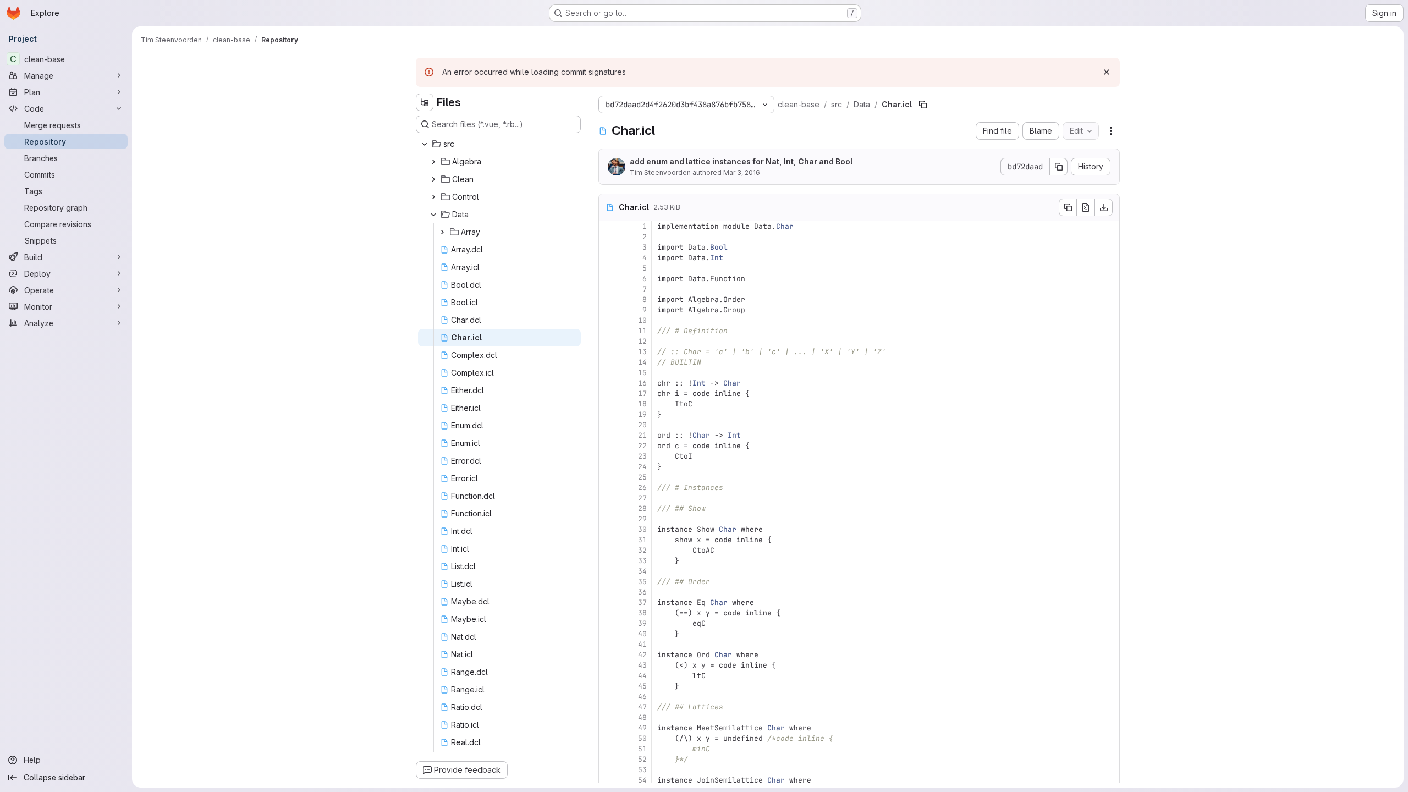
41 (642, 644)
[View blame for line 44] (608, 675)
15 (642, 372)
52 (642, 759)
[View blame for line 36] (608, 592)
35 (642, 581)
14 (642, 362)
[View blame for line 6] (608, 278)
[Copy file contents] (1067, 207)
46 (642, 696)
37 (642, 602)
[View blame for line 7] (608, 289)
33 (642, 560)
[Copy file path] (923, 104)
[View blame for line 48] (608, 717)
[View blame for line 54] (608, 780)
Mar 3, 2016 (741, 172)
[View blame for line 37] (608, 602)
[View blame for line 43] (608, 665)
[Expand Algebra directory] (433, 161)
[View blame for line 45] (608, 686)
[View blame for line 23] (608, 456)
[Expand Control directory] (433, 197)
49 (642, 728)
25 (642, 477)
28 (642, 508)
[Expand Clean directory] (433, 179)
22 (642, 445)
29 (642, 519)
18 (642, 404)
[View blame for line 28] (608, 508)
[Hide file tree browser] (424, 102)
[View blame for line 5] (608, 268)
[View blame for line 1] (608, 226)
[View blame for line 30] (608, 529)
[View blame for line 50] (608, 738)
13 (642, 351)
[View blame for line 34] (608, 571)
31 (642, 539)
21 (642, 435)
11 (642, 331)
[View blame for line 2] (608, 237)
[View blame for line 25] (608, 477)
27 (642, 498)
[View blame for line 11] (608, 331)
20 (642, 425)
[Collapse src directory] (424, 144)
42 (642, 654)
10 (642, 320)
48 (642, 717)
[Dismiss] (1106, 72)
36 (642, 592)
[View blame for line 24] (608, 466)
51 (642, 749)
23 (642, 456)
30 (642, 529)
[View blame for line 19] (608, 414)
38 (642, 613)
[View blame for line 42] (608, 655)
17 (642, 393)
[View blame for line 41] (608, 644)
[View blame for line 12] (608, 341)
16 (642, 383)
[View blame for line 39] (608, 623)
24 (642, 466)
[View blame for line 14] (608, 362)
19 (642, 414)
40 (642, 634)
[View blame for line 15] (608, 372)
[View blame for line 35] (608, 581)
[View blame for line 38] (608, 613)
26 (642, 487)
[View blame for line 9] (608, 310)
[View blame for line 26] (608, 487)
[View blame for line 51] (608, 749)
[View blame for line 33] (608, 561)
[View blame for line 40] (608, 634)
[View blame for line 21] (608, 435)
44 (642, 675)
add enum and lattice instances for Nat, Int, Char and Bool (741, 161)
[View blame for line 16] (608, 383)
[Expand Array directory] (442, 232)
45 (642, 686)
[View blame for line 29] (608, 519)
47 (642, 707)
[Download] (1104, 207)
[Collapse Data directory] (433, 214)
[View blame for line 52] (608, 759)
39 (642, 623)
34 (642, 571)
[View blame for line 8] (608, 299)
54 (642, 780)
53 (642, 769)
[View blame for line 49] (608, 728)
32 (642, 550)
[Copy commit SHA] (1059, 166)
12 (642, 341)
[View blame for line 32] (608, 550)
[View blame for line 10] (608, 320)
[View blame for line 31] (608, 540)
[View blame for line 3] (608, 247)
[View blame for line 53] (608, 770)
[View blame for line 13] (608, 351)
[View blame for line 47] (608, 707)
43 (642, 665)
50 (642, 738)
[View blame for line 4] (608, 257)
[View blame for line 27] (608, 498)
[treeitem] (499, 144)
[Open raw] (1085, 207)
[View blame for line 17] (608, 393)
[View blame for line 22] (608, 446)
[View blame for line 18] (608, 404)
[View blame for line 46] (608, 696)
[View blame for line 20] (608, 425)
